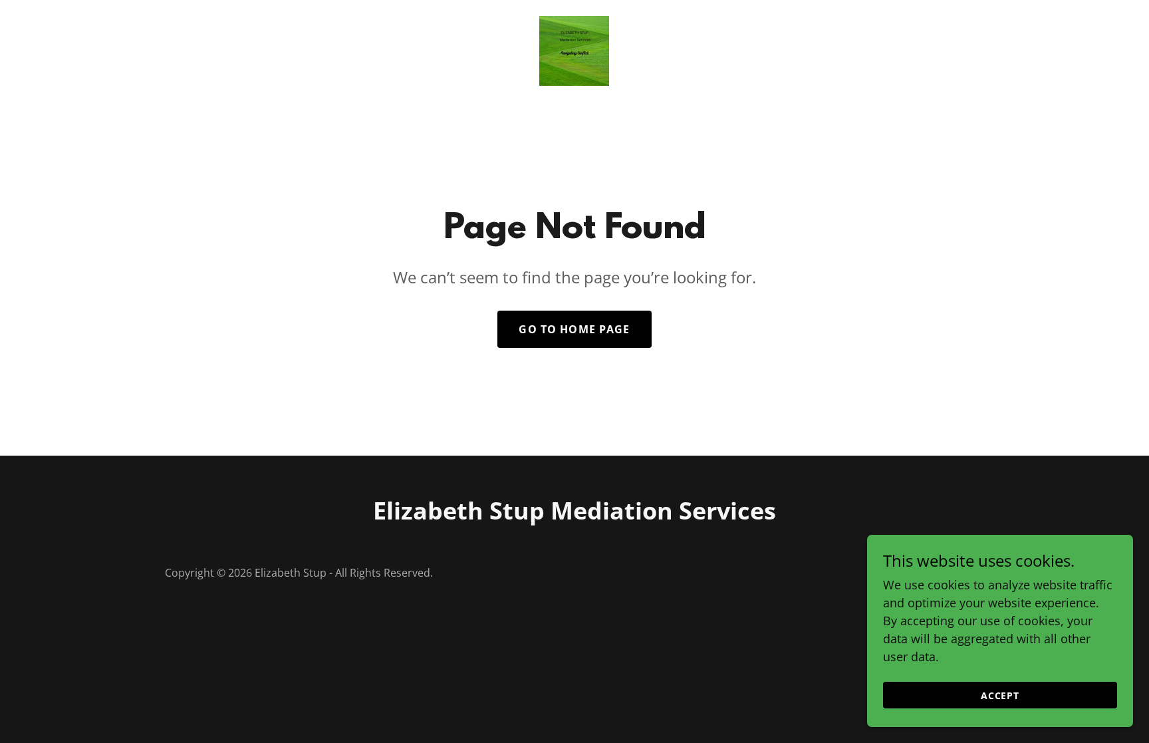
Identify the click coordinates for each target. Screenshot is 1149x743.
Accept (1000, 695)
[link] (574, 49)
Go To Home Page (574, 329)
